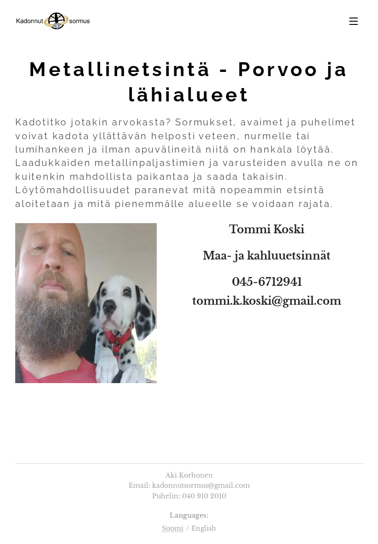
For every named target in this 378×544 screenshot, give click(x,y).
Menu (353, 21)
